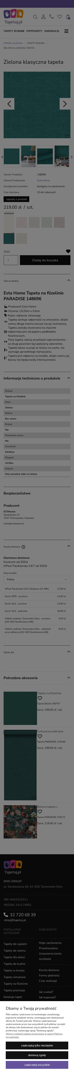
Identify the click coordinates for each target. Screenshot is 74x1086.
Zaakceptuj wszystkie (37, 1064)
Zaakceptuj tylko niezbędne (37, 1045)
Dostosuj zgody (37, 1055)
